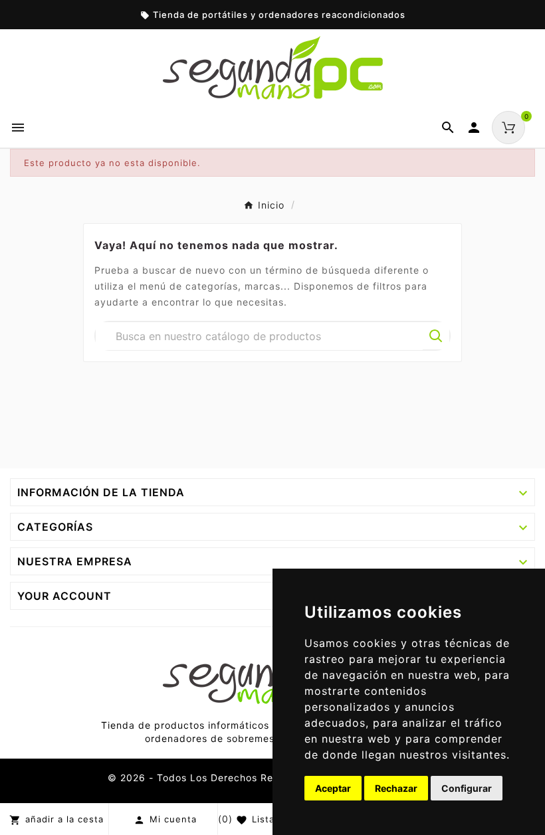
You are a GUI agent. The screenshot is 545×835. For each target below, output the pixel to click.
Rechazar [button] (396, 788)
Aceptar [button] (333, 788)
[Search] (436, 336)
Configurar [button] (466, 788)
